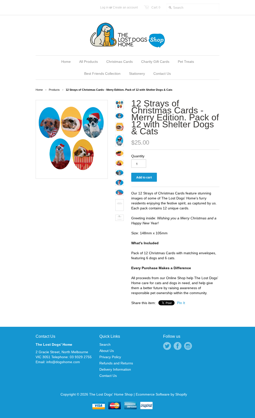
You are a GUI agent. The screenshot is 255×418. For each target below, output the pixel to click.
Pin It (181, 303)
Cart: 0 (155, 7)
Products (54, 89)
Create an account (125, 7)
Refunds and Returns (116, 363)
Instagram (188, 346)
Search (105, 344)
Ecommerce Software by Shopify (161, 394)
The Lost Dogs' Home (54, 344)
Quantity (137, 156)
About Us (106, 351)
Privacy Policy (110, 357)
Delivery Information (115, 369)
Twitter (167, 346)
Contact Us (45, 336)
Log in (104, 7)
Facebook (178, 346)
